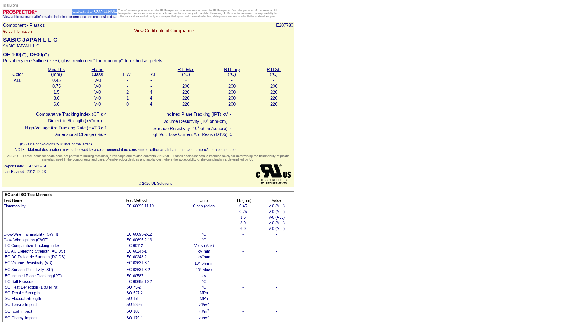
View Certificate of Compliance (164, 30)
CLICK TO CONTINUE (94, 11)
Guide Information (17, 31)
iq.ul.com (10, 5)
